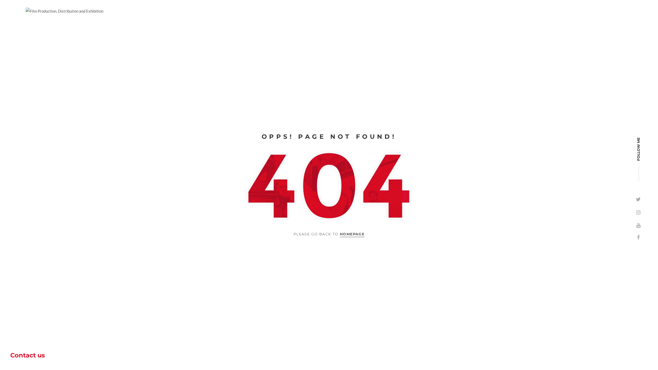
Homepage (352, 234)
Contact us (27, 355)
